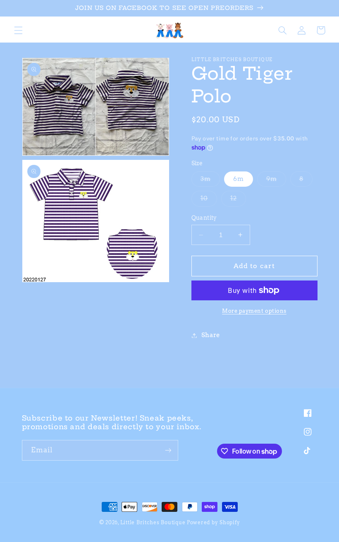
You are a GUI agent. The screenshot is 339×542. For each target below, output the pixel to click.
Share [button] (210, 335)
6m (238, 179)
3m (210, 181)
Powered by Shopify (213, 522)
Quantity (204, 217)
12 (238, 200)
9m (276, 181)
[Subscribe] (167, 450)
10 (209, 200)
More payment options (254, 311)
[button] (18, 30)
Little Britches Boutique (153, 522)
